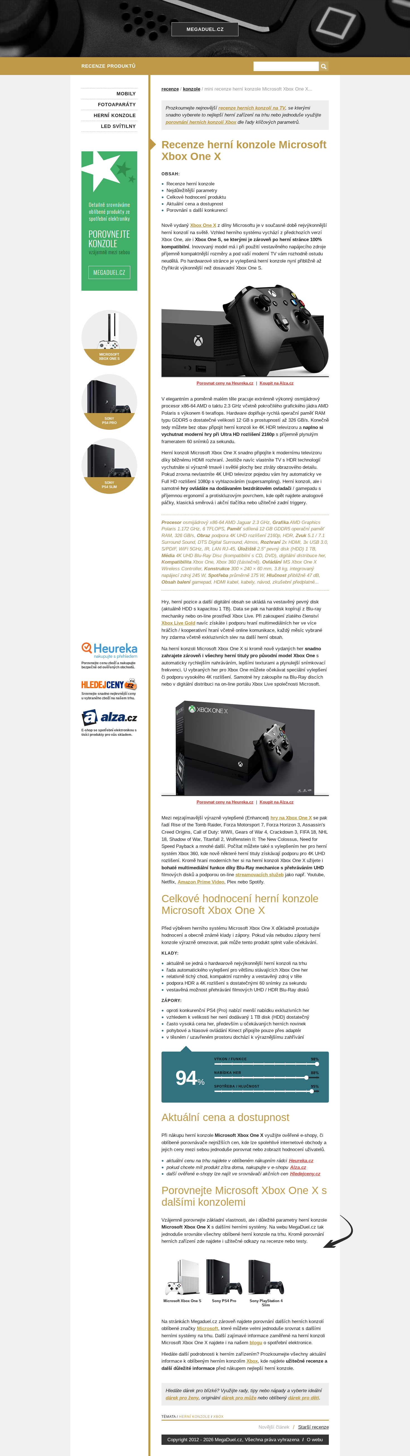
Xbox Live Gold (178, 623)
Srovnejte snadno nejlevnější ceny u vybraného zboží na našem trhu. (108, 696)
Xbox (252, 1361)
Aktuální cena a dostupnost (195, 204)
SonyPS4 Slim (109, 485)
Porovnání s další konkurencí (197, 210)
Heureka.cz (301, 1160)
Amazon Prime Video (201, 882)
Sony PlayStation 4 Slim (266, 1303)
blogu (256, 1342)
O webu (315, 1439)
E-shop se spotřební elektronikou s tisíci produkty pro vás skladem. (109, 732)
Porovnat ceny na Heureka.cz (225, 383)
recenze (170, 89)
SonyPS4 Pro (109, 421)
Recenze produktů (108, 66)
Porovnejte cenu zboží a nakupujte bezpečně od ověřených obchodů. (108, 665)
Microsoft (207, 1328)
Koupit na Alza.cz (277, 383)
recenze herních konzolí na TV (251, 108)
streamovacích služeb (259, 874)
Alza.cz (298, 1167)
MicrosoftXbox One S (109, 357)
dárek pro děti (303, 1398)
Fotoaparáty (117, 104)
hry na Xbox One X (291, 818)
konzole (191, 89)
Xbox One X (203, 225)
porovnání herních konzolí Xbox (201, 122)
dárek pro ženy (182, 1398)
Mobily (126, 93)
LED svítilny (118, 126)
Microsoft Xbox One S (182, 1301)
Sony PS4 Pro (224, 1301)
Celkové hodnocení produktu (196, 197)
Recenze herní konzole (190, 183)
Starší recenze (313, 1427)
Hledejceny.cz (305, 1173)
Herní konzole (194, 1417)
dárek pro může (239, 1398)
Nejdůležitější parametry (192, 190)
